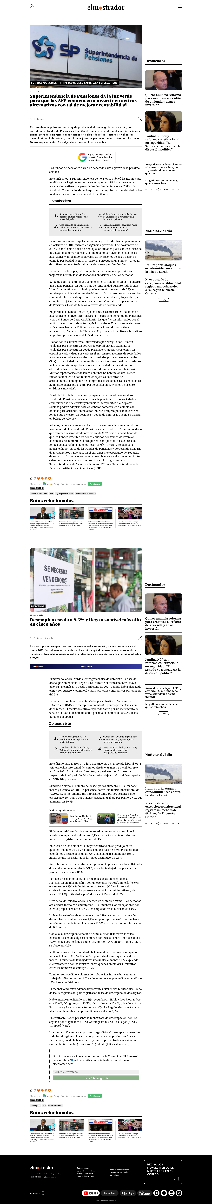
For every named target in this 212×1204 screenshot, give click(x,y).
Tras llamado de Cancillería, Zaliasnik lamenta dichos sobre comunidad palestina (76, 227)
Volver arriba (35, 1193)
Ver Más (163, 190)
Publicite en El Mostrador (119, 1169)
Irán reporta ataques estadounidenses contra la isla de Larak (163, 268)
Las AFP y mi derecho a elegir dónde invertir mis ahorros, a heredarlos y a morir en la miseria (129, 523)
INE (44, 1105)
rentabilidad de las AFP (86, 493)
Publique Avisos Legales (119, 1172)
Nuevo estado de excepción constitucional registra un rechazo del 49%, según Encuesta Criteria (163, 286)
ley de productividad (64, 493)
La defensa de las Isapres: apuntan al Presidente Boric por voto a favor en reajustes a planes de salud (71, 523)
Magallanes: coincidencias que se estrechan (161, 182)
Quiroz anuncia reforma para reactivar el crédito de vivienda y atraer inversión (163, 100)
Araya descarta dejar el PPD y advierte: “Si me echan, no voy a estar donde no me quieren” (163, 169)
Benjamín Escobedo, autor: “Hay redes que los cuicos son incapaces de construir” (120, 227)
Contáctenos (114, 1174)
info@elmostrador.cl (49, 1177)
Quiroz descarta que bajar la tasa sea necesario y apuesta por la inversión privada (120, 217)
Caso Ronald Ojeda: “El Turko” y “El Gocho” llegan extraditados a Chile (81, 818)
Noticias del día (158, 231)
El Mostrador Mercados (43, 638)
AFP (51, 493)
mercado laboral (55, 1105)
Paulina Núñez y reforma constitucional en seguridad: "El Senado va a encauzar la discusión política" (163, 143)
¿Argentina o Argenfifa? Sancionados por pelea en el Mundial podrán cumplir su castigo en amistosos (129, 818)
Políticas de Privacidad (85, 1176)
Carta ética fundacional (86, 1170)
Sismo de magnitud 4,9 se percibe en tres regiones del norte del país (74, 217)
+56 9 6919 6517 (35, 1177)
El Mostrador (39, 118)
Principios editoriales (85, 1173)
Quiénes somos (83, 1168)
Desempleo (35, 1105)
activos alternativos (39, 493)
